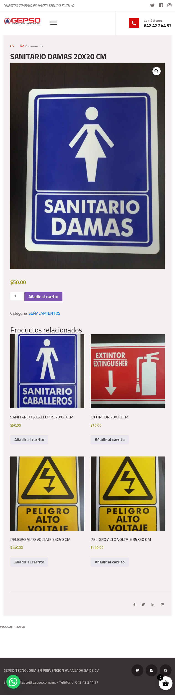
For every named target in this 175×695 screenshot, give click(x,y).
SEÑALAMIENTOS (44, 313)
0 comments (34, 46)
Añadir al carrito (43, 296)
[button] (156, 71)
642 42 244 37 (158, 25)
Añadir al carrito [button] (29, 439)
